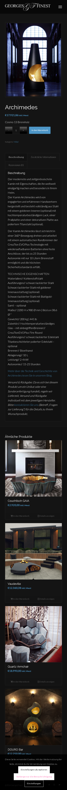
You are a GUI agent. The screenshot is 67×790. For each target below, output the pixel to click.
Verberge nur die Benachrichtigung (34, 776)
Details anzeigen (46, 516)
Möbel (16, 142)
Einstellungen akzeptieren (34, 769)
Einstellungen (34, 783)
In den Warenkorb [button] (21, 516)
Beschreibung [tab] (16, 157)
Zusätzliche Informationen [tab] (43, 157)
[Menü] (60, 7)
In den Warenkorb (40, 130)
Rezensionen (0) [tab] (16, 165)
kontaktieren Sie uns (26, 404)
